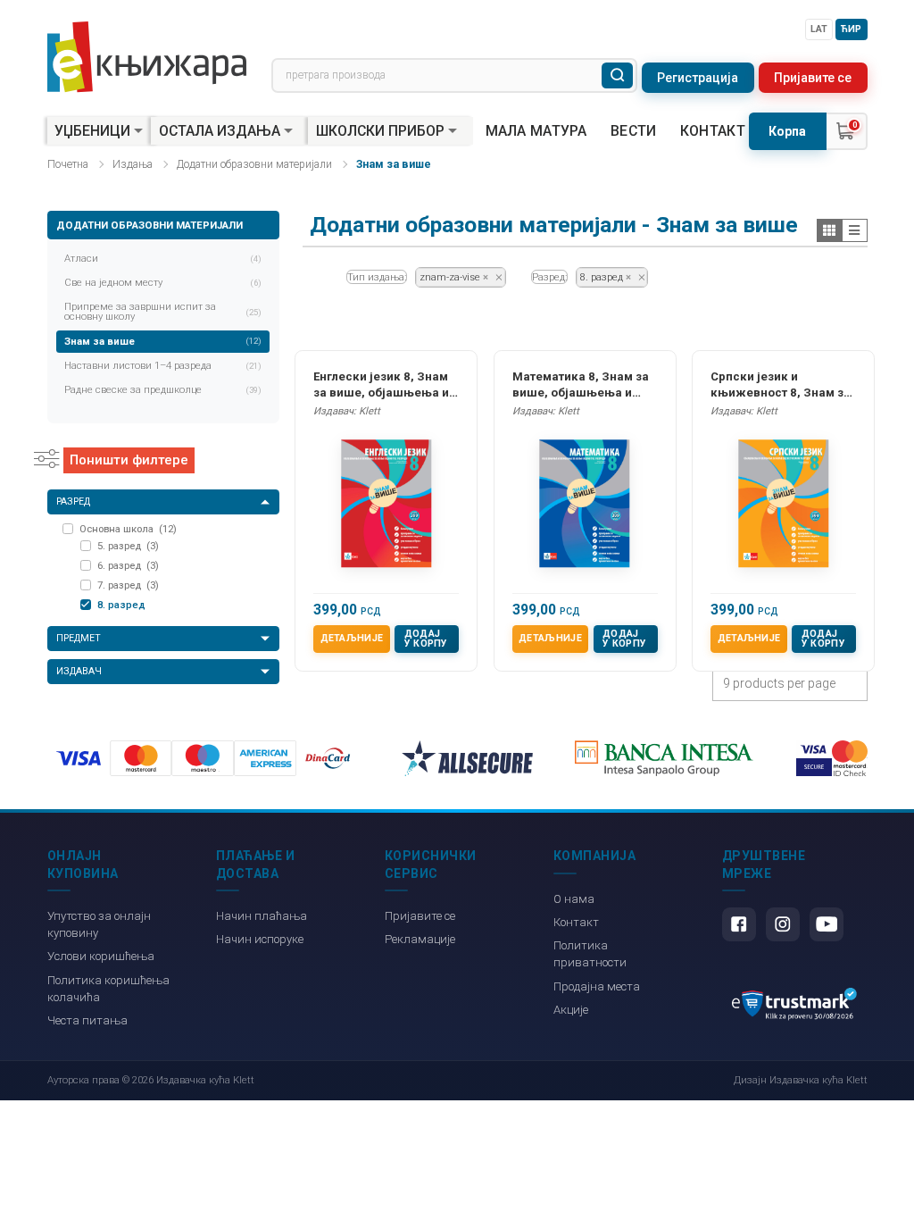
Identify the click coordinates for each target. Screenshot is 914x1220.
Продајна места (596, 986)
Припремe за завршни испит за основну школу (163, 311)
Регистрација (697, 78)
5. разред (128, 545)
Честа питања (87, 1020)
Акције (570, 1009)
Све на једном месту (163, 282)
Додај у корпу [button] (426, 638)
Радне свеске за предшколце (163, 389)
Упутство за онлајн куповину (99, 924)
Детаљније (352, 638)
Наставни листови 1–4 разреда (163, 365)
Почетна (67, 164)
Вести (634, 131)
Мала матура (536, 131)
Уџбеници (92, 130)
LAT (818, 29)
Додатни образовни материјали (254, 164)
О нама (573, 899)
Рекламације (420, 939)
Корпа (787, 131)
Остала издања (219, 130)
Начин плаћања (261, 916)
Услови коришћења (100, 956)
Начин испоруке (259, 939)
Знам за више (163, 341)
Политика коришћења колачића (108, 988)
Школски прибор (380, 130)
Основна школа (128, 528)
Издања (132, 164)
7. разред (128, 585)
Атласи (163, 258)
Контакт (712, 131)
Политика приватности (590, 954)
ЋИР (851, 29)
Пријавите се (813, 78)
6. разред (128, 565)
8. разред (121, 604)
